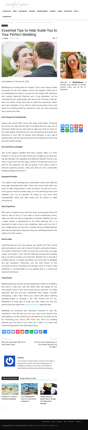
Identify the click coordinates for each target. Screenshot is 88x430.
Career (60, 11)
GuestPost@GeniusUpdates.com (47, 425)
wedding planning (32, 304)
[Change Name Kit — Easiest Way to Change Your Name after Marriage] (48, 389)
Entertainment (42, 11)
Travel (53, 421)
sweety (6, 38)
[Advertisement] (73, 36)
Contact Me (7, 11)
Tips (65, 421)
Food (75, 11)
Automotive (23, 11)
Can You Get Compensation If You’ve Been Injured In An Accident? (45, 344)
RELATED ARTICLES (10, 378)
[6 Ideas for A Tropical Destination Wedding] (10, 389)
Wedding (10, 22)
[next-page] (6, 408)
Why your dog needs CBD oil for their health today (14, 343)
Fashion (52, 11)
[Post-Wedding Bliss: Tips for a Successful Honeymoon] (29, 389)
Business (32, 11)
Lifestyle (59, 421)
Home (15, 11)
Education (68, 11)
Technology (7, 16)
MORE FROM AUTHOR (28, 378)
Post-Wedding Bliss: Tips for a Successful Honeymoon (28, 399)
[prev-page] (3, 408)
